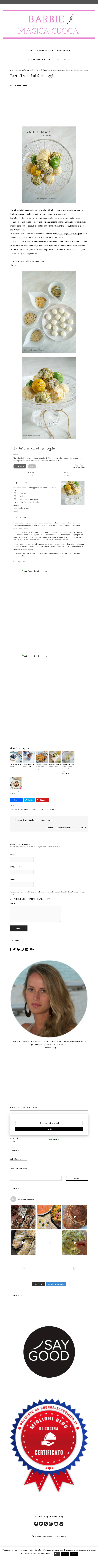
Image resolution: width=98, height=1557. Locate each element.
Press (67, 59)
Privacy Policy (43, 899)
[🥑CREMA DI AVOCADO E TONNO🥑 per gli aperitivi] (74, 1242)
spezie (53, 809)
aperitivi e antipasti (16, 70)
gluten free (47, 70)
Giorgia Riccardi (19, 86)
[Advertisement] (49, 108)
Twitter (41, 1524)
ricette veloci (70, 70)
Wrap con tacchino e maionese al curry (55, 766)
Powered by (14, 1139)
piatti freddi (25, 809)
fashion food (28, 70)
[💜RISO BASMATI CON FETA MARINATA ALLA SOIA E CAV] (74, 1268)
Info (56, 1554)
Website (13, 879)
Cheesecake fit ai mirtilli (15, 765)
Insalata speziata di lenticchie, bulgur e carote (41, 766)
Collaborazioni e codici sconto (44, 59)
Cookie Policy (56, 1516)
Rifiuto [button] (73, 1554)
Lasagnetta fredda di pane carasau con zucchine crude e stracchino (68, 768)
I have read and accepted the (31, 899)
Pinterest (46, 1524)
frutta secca (14, 809)
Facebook (36, 1524)
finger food (38, 70)
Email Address (16, 867)
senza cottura (44, 809)
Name (12, 854)
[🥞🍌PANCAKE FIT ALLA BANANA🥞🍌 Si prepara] (74, 1217)
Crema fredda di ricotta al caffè (28, 765)
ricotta (34, 809)
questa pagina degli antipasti (69, 233)
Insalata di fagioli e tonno (15, 792)
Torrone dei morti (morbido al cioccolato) (65, 827)
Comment (13, 903)
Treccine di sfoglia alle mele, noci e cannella (33, 820)
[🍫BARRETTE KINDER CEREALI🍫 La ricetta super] (23, 1217)
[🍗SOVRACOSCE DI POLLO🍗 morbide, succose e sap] (23, 1242)
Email (56, 1524)
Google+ (61, 1524)
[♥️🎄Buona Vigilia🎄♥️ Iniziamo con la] (49, 1217)
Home (30, 50)
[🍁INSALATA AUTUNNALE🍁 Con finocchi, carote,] (49, 1242)
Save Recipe (19, 466)
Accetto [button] (65, 1554)
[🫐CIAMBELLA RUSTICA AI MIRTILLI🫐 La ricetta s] (23, 1268)
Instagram (51, 1524)
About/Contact (45, 50)
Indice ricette (63, 50)
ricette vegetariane (58, 70)
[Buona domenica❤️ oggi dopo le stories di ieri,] (49, 1268)
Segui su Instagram (57, 1284)
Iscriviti (49, 1129)
